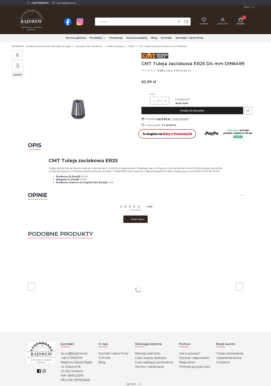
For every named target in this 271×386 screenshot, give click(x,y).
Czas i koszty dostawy (150, 358)
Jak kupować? (189, 353)
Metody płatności (147, 353)
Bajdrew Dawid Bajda (76, 362)
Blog (101, 362)
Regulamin (187, 362)
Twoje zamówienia (229, 353)
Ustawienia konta (229, 358)
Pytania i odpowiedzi (194, 358)
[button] (186, 21)
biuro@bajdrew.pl (74, 353)
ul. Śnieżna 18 (71, 366)
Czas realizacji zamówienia (154, 362)
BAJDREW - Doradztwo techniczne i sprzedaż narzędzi (41, 46)
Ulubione (223, 362)
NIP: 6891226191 (72, 375)
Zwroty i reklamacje (149, 366)
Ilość (152, 94)
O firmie (104, 358)
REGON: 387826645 (75, 380)
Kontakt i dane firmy (113, 353)
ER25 (131, 46)
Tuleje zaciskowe (115, 46)
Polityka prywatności (194, 366)
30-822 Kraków (72, 371)
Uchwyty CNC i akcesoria (88, 46)
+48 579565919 (71, 358)
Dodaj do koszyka (192, 110)
